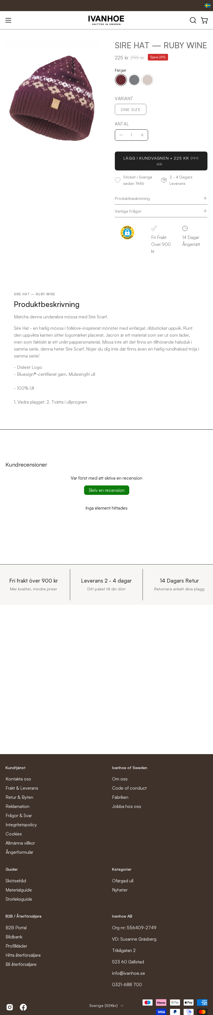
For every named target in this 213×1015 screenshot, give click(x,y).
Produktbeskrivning (132, 198)
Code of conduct (129, 788)
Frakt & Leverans (22, 788)
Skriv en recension (107, 490)
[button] (192, 20)
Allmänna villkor (20, 843)
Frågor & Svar (19, 815)
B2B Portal (16, 927)
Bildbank (14, 937)
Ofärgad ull (122, 880)
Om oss (120, 779)
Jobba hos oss (126, 806)
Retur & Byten (19, 797)
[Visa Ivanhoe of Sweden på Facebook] (22, 1007)
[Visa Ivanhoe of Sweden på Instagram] (9, 1007)
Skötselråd (16, 880)
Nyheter (120, 890)
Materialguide (19, 890)
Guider (12, 869)
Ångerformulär (19, 852)
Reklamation (17, 806)
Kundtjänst (16, 767)
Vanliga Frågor (128, 210)
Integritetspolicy (21, 824)
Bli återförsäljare (21, 964)
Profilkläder (16, 946)
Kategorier (121, 869)
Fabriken (120, 797)
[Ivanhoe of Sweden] (106, 20)
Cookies (14, 834)
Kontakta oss (18, 779)
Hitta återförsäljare (23, 955)
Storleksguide (19, 899)
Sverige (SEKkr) (103, 1005)
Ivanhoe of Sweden (129, 767)
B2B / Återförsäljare (24, 916)
